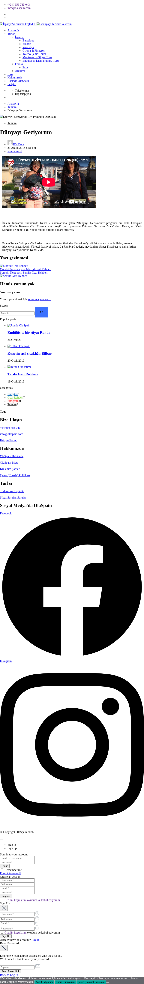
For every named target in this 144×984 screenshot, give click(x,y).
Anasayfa (13, 30)
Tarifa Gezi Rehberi (23, 374)
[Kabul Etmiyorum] (107, 982)
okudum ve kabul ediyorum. (32, 932)
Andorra (20, 70)
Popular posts (8, 319)
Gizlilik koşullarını (15, 932)
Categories (6, 387)
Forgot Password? (10, 873)
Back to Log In (9, 975)
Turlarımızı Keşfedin (12, 491)
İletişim (12, 84)
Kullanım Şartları (10, 469)
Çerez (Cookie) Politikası (15, 475)
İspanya (19, 37)
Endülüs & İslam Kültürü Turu (40, 60)
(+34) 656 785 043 (19, 4)
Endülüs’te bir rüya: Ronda (29, 332)
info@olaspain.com (19, 8)
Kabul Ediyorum (44, 982)
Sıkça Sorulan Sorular (13, 497)
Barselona (28, 40)
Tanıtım (12, 107)
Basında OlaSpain (18, 80)
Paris (25, 67)
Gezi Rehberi (15, 397)
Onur (18, 144)
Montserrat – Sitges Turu (37, 57)
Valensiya (28, 47)
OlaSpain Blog (9, 462)
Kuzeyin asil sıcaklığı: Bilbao (30, 353)
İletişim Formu (8, 440)
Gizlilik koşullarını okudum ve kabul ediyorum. (32, 900)
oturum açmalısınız (39, 299)
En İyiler (13, 394)
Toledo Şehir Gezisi (34, 53)
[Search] (41, 312)
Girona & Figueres (33, 50)
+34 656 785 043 (10, 427)
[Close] (1, 839)
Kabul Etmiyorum (65, 982)
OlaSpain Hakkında (11, 456)
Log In (36, 939)
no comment (15, 151)
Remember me (13, 870)
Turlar (11, 33)
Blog (10, 74)
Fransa (19, 64)
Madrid (26, 43)
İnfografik (13, 400)
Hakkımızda (15, 77)
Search (4, 305)
